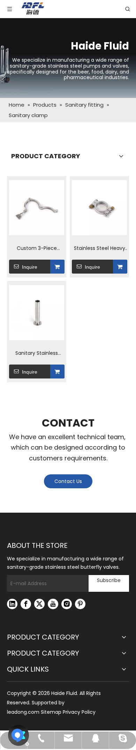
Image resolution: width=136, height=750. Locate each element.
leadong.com (23, 712)
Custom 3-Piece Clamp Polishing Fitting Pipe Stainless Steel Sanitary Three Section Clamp (36, 249)
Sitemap (51, 712)
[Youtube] (53, 604)
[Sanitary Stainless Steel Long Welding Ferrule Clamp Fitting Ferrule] (36, 312)
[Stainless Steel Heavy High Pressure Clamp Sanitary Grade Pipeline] (99, 207)
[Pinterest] (80, 604)
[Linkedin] (12, 604)
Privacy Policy (79, 712)
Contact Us (68, 481)
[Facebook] (26, 604)
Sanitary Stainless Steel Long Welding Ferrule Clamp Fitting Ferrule (37, 354)
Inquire (29, 267)
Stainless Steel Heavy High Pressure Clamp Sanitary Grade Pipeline (99, 249)
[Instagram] (66, 604)
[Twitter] (39, 604)
